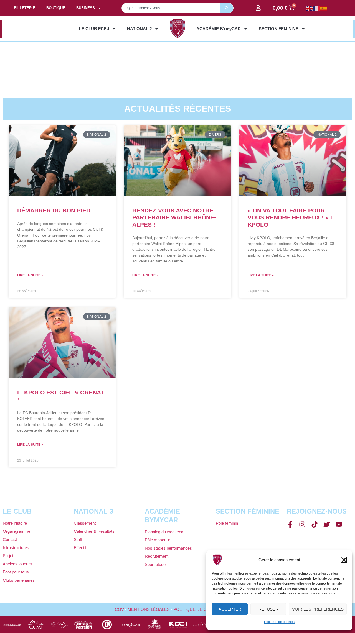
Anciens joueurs (17, 564)
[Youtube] (339, 524)
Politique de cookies (279, 622)
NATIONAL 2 (139, 28)
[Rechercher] (227, 8)
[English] (309, 8)
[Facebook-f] (290, 524)
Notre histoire (15, 523)
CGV (119, 609)
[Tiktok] (314, 524)
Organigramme (16, 531)
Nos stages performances (168, 548)
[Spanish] (324, 8)
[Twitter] (326, 524)
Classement (85, 523)
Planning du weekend (164, 531)
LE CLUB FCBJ (94, 28)
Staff (78, 539)
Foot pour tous (16, 572)
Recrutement (156, 556)
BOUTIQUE (55, 8)
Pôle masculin (157, 539)
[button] (344, 560)
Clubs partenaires (19, 580)
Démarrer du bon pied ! (55, 210)
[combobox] (170, 8)
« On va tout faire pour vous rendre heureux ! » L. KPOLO (292, 217)
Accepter (230, 609)
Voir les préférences (318, 609)
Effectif (80, 547)
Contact (10, 539)
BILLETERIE (24, 8)
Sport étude (155, 564)
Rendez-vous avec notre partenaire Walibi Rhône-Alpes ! (174, 217)
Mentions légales (149, 609)
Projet (8, 555)
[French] (316, 8)
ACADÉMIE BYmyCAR (218, 28)
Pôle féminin (227, 523)
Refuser (268, 609)
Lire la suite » (30, 275)
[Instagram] (302, 524)
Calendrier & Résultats (94, 531)
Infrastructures (16, 547)
